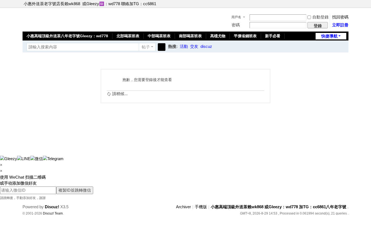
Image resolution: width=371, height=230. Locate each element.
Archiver (183, 206)
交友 (194, 46)
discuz (206, 46)
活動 (184, 46)
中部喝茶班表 (159, 36)
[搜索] (161, 47)
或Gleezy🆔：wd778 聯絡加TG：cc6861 (119, 3)
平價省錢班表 (245, 36)
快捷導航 (329, 36)
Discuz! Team (53, 213)
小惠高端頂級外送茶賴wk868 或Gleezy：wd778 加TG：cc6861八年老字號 (278, 206)
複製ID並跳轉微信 (74, 190)
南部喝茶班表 (190, 36)
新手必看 (272, 36)
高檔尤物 (217, 36)
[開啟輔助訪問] (340, 3)
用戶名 (236, 17)
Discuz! (52, 206)
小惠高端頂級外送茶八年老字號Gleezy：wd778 (67, 36)
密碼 (236, 25)
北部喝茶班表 (128, 36)
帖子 (146, 47)
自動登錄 (320, 17)
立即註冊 (340, 25)
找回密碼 (340, 17)
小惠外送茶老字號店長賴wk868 (52, 3)
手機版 (201, 206)
